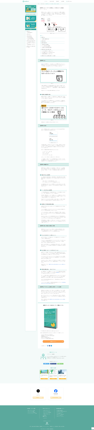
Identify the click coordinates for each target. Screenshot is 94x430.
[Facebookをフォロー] (53, 363)
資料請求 (41, 426)
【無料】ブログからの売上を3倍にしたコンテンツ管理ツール (57, 264)
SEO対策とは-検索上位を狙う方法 (62, 411)
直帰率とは (43, 37)
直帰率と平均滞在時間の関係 (46, 47)
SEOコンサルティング (47, 413)
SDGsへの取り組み (61, 426)
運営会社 (37, 426)
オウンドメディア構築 (31, 411)
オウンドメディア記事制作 (31, 412)
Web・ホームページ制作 (31, 410)
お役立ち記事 (34, 426)
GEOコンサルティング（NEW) (47, 415)
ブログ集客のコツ (59, 413)
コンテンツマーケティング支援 (32, 413)
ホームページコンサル (47, 411)
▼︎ (43, 35)
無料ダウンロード (53, 341)
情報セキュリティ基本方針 (54, 426)
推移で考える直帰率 (45, 44)
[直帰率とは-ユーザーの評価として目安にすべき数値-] (51, 345)
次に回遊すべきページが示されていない (48, 52)
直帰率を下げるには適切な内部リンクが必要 (48, 55)
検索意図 (57, 272)
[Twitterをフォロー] (46, 363)
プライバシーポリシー (46, 426)
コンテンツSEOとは (60, 415)
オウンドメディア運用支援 (47, 412)
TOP (30, 426)
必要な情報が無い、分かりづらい (47, 53)
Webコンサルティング (47, 410)
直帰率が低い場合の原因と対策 (46, 49)
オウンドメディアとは (60, 412)
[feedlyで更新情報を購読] (60, 363)
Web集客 (46, 9)
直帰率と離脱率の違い (30, 32)
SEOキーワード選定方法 (60, 414)
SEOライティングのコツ (60, 416)
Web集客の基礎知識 (60, 410)
